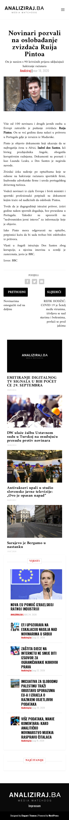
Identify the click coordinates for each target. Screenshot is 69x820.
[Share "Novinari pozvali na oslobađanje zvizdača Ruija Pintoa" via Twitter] (34, 281)
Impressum (34, 806)
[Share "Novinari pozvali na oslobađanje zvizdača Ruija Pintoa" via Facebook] (27, 281)
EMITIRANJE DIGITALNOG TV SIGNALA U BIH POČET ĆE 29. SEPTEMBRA (32, 381)
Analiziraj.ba (17, 614)
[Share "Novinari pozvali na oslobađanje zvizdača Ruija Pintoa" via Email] (41, 281)
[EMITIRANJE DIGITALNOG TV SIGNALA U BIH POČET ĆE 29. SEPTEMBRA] (34, 356)
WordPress (54, 815)
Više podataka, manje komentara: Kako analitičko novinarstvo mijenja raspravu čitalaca (37, 728)
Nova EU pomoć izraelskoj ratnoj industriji (32, 606)
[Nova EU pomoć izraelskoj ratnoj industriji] (36, 584)
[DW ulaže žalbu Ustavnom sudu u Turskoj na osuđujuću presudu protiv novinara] (34, 411)
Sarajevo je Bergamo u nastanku (26, 545)
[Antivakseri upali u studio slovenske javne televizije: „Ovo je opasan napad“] (34, 466)
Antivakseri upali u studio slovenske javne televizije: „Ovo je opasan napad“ (30, 492)
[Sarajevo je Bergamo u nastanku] (34, 521)
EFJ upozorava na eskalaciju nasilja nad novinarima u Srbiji (39, 629)
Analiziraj (25, 70)
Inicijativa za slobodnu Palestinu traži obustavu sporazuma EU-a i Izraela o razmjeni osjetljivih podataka (39, 693)
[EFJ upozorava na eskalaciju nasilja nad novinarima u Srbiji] (15, 626)
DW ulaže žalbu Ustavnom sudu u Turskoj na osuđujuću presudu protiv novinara (32, 437)
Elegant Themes (29, 815)
